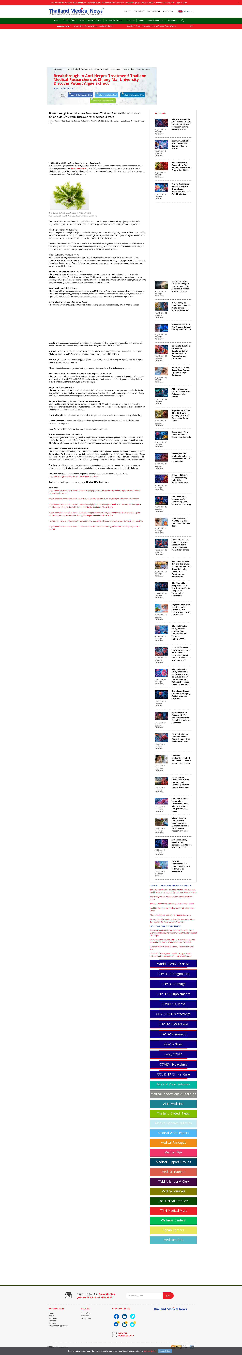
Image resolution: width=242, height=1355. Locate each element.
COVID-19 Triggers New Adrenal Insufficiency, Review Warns (118, 26)
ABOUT (127, 11)
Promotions (172, 20)
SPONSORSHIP (154, 11)
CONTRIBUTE (139, 11)
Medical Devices (94, 20)
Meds (82, 20)
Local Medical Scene (113, 20)
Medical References (156, 20)
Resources (130, 20)
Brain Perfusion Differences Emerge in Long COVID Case (179, 26)
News (56, 20)
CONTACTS (168, 11)
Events (141, 20)
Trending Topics (69, 20)
